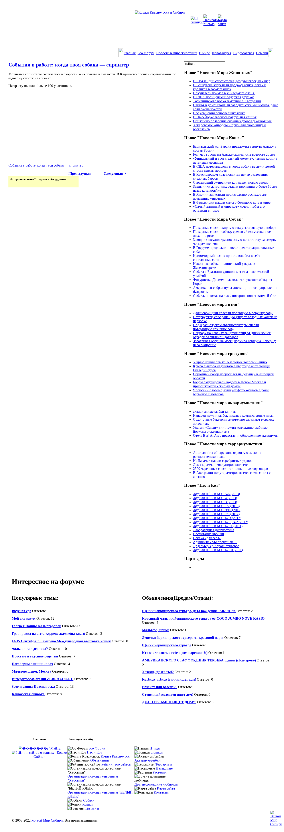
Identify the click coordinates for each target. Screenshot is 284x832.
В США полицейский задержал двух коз (223, 97)
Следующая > (115, 173)
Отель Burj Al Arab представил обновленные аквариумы (235, 435)
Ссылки (262, 53)
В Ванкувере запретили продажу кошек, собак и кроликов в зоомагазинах (229, 87)
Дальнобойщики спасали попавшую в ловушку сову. (233, 313)
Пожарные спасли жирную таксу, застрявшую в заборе (234, 227)
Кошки (87, 804)
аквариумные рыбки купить (214, 411)
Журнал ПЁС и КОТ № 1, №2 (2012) (220, 522)
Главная (130, 53)
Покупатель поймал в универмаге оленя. (224, 93)
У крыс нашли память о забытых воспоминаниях (230, 362)
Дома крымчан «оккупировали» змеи (221, 464)
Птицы (155, 748)
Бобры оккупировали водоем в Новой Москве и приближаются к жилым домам (229, 384)
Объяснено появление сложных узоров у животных (232, 121)
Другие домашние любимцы (156, 784)
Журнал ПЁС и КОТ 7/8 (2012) (216, 514)
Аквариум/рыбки (147, 760)
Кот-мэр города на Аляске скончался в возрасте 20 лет (234, 154)
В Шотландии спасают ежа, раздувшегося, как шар (231, 81)
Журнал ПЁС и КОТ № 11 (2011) (218, 526)
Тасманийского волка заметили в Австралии (227, 101)
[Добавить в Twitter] (13, 183)
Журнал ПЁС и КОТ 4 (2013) (215, 498)
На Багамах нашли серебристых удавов (222, 460)
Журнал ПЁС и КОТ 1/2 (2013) (216, 506)
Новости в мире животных (176, 53)
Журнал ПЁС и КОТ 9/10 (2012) (217, 510)
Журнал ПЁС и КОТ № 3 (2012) (217, 518)
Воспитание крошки (208, 534)
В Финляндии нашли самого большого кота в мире (231, 202)
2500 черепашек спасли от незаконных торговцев (230, 468)
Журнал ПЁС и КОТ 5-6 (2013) (216, 494)
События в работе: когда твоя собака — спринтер (68, 65)
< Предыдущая (79, 173)
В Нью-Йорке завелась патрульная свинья (224, 117)
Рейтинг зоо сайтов (116, 764)
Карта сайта (166, 788)
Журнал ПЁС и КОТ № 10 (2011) (218, 550)
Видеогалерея (243, 53)
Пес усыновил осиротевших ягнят (219, 113)
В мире (204, 53)
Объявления (99, 760)
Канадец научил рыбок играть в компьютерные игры (233, 415)
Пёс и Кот (94, 752)
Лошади (157, 752)
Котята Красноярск (115, 756)
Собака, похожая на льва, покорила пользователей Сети (235, 295)
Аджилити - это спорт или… (215, 542)
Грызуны (92, 808)
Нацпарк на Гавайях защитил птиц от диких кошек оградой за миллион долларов (232, 335)
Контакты (161, 792)
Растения (159, 772)
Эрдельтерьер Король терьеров (216, 546)
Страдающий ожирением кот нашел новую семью (230, 182)
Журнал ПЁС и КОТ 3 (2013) (215, 502)
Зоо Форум (146, 53)
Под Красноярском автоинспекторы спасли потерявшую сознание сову (226, 327)
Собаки (89, 800)
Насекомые (164, 768)
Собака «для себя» (207, 538)
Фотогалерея (221, 53)
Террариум (163, 764)
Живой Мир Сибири (47, 820)
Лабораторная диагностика (213, 530)
